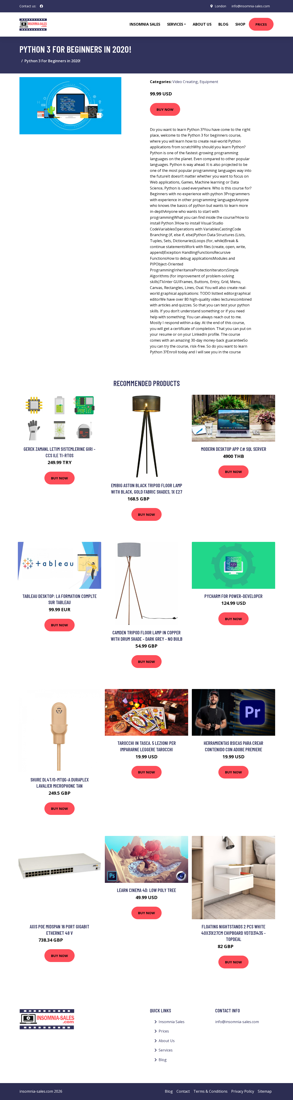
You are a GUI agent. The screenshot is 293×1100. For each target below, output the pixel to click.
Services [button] (175, 24)
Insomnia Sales (145, 24)
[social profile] (41, 6)
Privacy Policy (242, 1091)
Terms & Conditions (210, 1091)
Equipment (209, 81)
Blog (223, 24)
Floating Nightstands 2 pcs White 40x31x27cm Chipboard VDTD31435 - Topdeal (233, 933)
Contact (183, 1091)
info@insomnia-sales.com (251, 6)
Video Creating (185, 81)
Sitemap (265, 1091)
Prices (261, 24)
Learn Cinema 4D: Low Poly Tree (146, 890)
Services (166, 1050)
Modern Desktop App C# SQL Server (233, 449)
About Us (202, 24)
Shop (240, 24)
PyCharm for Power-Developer (233, 596)
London (220, 6)
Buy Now (165, 109)
